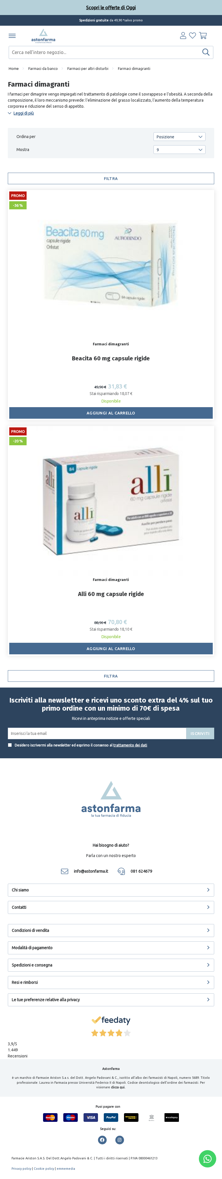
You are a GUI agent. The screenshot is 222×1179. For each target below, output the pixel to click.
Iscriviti (200, 733)
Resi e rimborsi (25, 982)
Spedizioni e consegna (32, 965)
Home (14, 68)
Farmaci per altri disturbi (87, 68)
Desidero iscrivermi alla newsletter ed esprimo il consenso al (80, 745)
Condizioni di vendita (30, 930)
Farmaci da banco (43, 68)
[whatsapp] (207, 1158)
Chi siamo (20, 890)
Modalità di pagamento (32, 947)
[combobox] (111, 52)
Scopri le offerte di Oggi (111, 7)
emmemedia (66, 1168)
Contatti (19, 907)
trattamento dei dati (130, 745)
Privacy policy (21, 1168)
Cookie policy (44, 1168)
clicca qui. (118, 1087)
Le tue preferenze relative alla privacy (46, 999)
